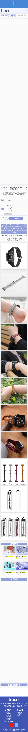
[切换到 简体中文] (16, 4)
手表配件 (14, 15)
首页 (2, 15)
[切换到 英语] (14, 2)
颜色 (2, 209)
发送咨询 (16, 218)
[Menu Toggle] (26, 10)
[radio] (9, 199)
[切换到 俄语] (14, 6)
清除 (8, 213)
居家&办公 (7, 15)
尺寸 (2, 200)
